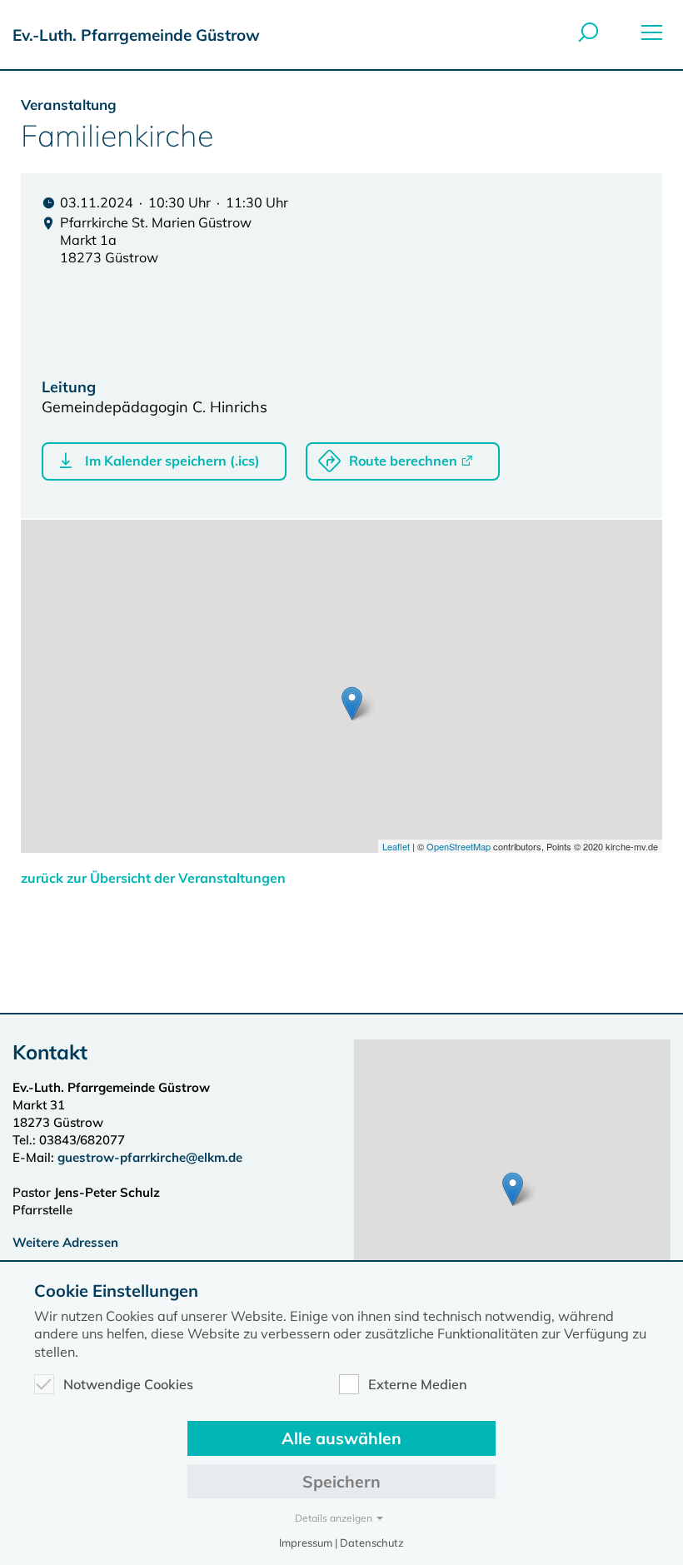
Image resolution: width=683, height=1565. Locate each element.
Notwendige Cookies (128, 1384)
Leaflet (396, 846)
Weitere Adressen (65, 1242)
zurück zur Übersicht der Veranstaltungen (153, 878)
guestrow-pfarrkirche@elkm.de (149, 1157)
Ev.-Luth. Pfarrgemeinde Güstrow (136, 35)
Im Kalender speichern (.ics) (172, 460)
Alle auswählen (341, 1438)
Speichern (341, 1481)
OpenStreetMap (458, 846)
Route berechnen (403, 460)
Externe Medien (417, 1384)
